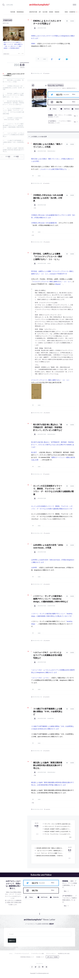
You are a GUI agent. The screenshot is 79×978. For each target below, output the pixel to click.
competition (51, 605)
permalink (47, 73)
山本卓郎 (34, 567)
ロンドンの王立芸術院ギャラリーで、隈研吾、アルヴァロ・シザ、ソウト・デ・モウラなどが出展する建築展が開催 (13, 111)
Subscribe (56, 897)
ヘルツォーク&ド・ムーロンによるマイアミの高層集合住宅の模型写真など (13, 134)
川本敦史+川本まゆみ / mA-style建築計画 (44, 223)
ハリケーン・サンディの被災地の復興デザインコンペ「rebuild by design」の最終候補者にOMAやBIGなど (13, 126)
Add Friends (67, 109)
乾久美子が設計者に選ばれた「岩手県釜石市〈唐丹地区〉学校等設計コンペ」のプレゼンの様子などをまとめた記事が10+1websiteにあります (52, 444)
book (49, 263)
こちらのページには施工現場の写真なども (53, 169)
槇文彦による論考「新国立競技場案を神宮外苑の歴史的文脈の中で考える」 (13, 149)
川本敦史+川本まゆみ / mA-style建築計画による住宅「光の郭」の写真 (13, 87)
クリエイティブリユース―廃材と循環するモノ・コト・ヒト (52, 281)
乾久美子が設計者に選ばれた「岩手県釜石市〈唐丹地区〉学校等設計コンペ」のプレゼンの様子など (13, 102)
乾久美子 (34, 452)
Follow (73, 94)
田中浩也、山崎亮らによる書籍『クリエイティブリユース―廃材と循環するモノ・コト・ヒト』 (13, 95)
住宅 (35, 208)
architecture (42, 28)
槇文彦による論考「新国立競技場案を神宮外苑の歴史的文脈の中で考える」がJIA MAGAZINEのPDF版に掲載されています (52, 783)
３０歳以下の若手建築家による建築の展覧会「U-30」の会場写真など (13, 142)
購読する (12, 940)
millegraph (58, 284)
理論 (35, 775)
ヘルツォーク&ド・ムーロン (40, 678)
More (75, 115)
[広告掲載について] (41, 85)
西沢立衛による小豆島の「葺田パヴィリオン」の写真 (13, 81)
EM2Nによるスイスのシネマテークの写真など (13, 74)
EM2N (33, 43)
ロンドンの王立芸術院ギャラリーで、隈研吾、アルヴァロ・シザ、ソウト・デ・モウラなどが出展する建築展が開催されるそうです (52, 507)
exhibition (50, 718)
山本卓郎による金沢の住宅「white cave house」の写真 (12, 118)
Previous (19, 53)
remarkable (51, 151)
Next (22, 53)
